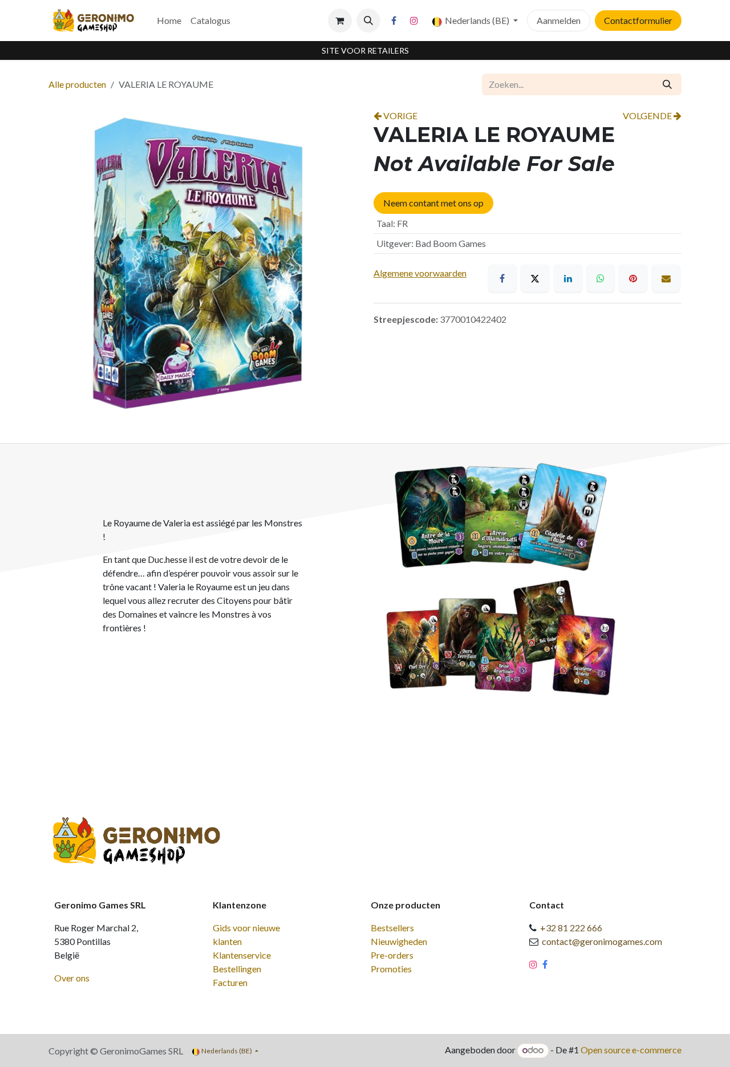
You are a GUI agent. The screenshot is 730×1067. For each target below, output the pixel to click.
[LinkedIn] (568, 278)
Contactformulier (638, 20)
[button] (368, 21)
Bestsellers (392, 927)
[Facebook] (394, 20)
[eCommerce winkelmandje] (340, 21)
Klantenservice (242, 955)
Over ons (72, 977)
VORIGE (399, 115)
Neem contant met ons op (433, 202)
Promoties (391, 968)
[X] (535, 278)
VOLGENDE (648, 115)
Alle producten (77, 84)
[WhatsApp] (600, 278)
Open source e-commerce (631, 1049)
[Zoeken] (667, 84)
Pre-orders (392, 955)
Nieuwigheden (399, 941)
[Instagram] (414, 20)
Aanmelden (559, 20)
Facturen (230, 982)
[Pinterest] (633, 278)
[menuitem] (169, 20)
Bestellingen (237, 968)
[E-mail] (666, 278)
